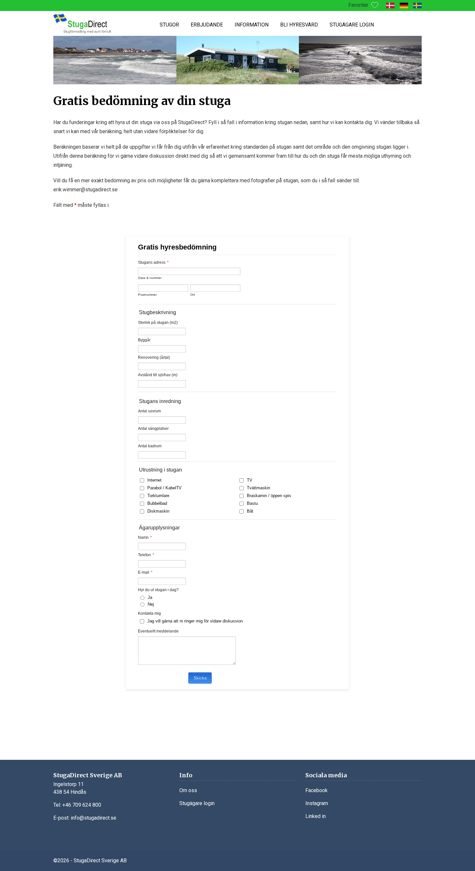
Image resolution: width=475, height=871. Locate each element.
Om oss (188, 790)
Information (252, 25)
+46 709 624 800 (81, 805)
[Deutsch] (404, 5)
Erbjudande (207, 25)
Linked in (315, 816)
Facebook (316, 790)
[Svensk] (417, 5)
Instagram (316, 803)
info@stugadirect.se (93, 818)
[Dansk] (390, 5)
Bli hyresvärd (299, 25)
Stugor (169, 25)
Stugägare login (352, 25)
